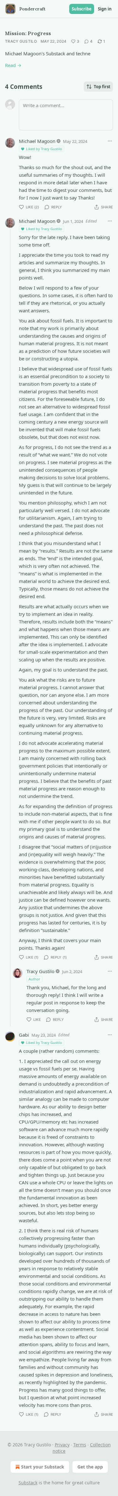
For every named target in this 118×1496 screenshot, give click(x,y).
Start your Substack (42, 1467)
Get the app (90, 1467)
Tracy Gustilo (21, 41)
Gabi (24, 1035)
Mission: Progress (28, 33)
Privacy (62, 1445)
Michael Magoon (37, 141)
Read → (13, 65)
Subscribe (82, 9)
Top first (102, 86)
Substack (28, 1483)
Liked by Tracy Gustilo (44, 148)
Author (34, 979)
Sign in (105, 9)
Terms (79, 1445)
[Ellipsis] (110, 141)
